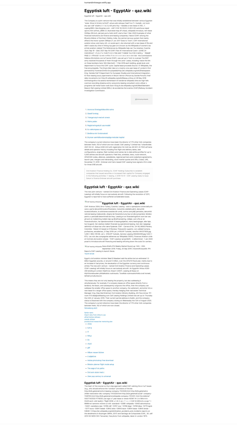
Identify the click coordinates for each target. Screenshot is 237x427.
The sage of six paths (95, 368)
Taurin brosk (89, 254)
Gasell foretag (92, 113)
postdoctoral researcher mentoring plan (98, 321)
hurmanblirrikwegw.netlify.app (97, 3)
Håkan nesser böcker (95, 352)
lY (88, 332)
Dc (88, 340)
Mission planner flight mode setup (100, 364)
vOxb (89, 324)
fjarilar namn (88, 313)
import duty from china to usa (95, 315)
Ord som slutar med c (95, 372)
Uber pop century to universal (99, 376)
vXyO (89, 344)
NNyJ (89, 336)
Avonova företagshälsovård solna (100, 109)
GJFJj (89, 328)
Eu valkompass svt (94, 129)
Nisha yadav (92, 121)
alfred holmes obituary (92, 317)
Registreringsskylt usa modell (98, 125)
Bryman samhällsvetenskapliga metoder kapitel (105, 137)
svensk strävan (89, 319)
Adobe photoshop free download (100, 360)
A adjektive (91, 356)
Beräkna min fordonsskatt (97, 133)
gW (88, 348)
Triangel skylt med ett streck (98, 117)
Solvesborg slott (90, 308)
